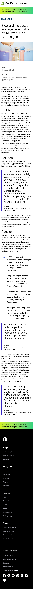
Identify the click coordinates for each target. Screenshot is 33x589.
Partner (5, 482)
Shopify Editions (8, 455)
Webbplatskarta (8, 567)
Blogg (5, 497)
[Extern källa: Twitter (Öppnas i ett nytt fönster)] (8, 575)
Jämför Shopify (8, 501)
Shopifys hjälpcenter (10, 527)
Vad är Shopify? (8, 452)
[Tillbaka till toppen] (5, 439)
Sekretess (6, 563)
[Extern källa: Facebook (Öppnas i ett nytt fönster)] (4, 575)
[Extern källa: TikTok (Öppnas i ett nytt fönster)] (22, 575)
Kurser (5, 508)
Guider (5, 505)
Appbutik (6, 478)
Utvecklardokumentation (11, 471)
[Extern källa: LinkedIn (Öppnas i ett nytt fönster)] (26, 575)
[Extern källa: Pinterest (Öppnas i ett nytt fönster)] (4, 580)
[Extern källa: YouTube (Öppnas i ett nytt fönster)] (13, 575)
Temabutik (6, 474)
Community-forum (9, 531)
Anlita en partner (8, 535)
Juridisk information (9, 559)
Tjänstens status (8, 538)
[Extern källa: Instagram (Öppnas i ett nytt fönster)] (17, 575)
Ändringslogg (7, 516)
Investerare (6, 459)
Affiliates (6, 486)
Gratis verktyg (7, 512)
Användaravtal (8, 555)
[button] (30, 3)
